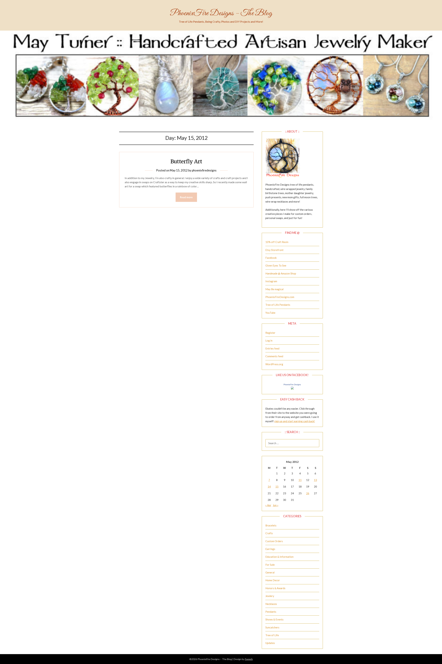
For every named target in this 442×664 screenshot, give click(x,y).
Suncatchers (272, 627)
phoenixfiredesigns (204, 170)
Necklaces (271, 603)
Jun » (275, 505)
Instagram (271, 281)
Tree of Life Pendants (277, 304)
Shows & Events (274, 619)
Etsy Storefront (274, 249)
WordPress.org (274, 364)
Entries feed (272, 348)
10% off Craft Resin (276, 242)
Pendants (270, 611)
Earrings (270, 548)
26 (307, 493)
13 (315, 479)
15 (276, 486)
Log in (268, 340)
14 (269, 486)
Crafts (269, 533)
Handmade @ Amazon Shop (280, 273)
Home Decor (272, 580)
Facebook (271, 257)
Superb (249, 659)
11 (300, 479)
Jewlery (269, 595)
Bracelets (270, 525)
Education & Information (279, 556)
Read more (186, 197)
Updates (270, 642)
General (270, 572)
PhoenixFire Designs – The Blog (221, 13)
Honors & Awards (275, 588)
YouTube (270, 312)
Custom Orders (274, 541)
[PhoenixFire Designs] (292, 388)
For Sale (270, 564)
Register (270, 332)
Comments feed (274, 356)
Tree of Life (272, 635)
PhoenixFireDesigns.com (279, 296)
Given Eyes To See (275, 265)
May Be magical (274, 289)
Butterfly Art (186, 161)
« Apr (268, 505)
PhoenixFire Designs (292, 385)
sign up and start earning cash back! (294, 421)
